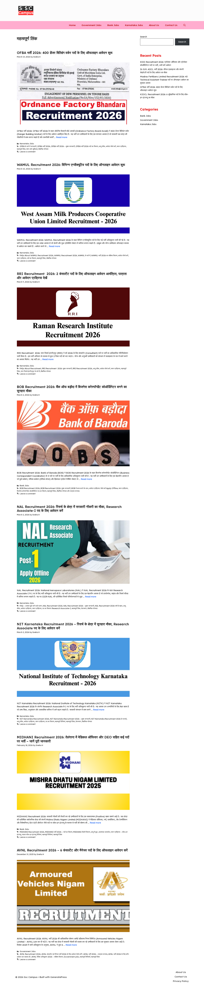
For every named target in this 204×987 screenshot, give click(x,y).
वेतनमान (84, 608)
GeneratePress (58, 977)
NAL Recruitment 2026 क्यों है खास (108, 606)
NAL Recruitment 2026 (53, 606)
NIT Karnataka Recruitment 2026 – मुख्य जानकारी (70, 719)
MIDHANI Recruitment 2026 (32, 832)
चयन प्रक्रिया (121, 146)
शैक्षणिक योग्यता (43, 149)
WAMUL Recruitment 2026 (65, 255)
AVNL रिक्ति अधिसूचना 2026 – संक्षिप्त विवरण (47, 957)
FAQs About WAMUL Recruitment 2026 (36, 255)
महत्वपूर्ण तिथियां (60, 721)
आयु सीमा (102, 146)
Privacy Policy (181, 981)
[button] (184, 25)
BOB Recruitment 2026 (30, 488)
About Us (154, 25)
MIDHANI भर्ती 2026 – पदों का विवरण (58, 832)
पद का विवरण (50, 721)
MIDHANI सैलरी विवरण (81, 832)
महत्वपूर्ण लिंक (21, 149)
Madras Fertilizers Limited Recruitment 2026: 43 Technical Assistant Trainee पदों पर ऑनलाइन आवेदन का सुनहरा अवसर (164, 79)
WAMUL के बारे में (84, 255)
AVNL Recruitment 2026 (30, 954)
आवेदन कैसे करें (111, 146)
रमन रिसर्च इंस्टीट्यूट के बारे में (30, 371)
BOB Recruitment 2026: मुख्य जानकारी (55, 488)
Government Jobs (91, 25)
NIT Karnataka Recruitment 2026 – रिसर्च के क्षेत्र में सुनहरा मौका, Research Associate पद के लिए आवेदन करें (73, 626)
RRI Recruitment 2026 (82, 368)
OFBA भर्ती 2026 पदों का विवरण (87, 146)
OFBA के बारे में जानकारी (28, 146)
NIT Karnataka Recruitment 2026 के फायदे (109, 719)
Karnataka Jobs (134, 25)
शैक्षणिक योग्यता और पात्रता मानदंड (68, 491)
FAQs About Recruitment (30, 368)
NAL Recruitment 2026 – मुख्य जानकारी (78, 606)
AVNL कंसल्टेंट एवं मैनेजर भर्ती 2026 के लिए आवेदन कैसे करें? (62, 954)
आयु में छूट (94, 832)
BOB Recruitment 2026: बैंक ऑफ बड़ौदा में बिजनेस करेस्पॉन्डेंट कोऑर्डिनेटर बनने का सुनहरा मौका (72, 389)
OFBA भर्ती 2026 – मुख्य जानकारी (63, 146)
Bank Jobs (113, 25)
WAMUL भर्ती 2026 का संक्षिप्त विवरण (104, 255)
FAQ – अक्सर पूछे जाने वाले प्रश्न (31, 606)
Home (72, 25)
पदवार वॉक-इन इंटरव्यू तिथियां (31, 834)
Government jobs (71, 957)
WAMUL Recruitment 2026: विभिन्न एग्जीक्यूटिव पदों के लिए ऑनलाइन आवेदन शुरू (71, 165)
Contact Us (171, 25)
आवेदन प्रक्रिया (26, 608)
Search (143, 36)
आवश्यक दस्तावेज (104, 832)
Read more (61, 137)
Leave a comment (28, 152)
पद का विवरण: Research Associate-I (56, 608)
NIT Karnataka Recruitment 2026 (34, 719)
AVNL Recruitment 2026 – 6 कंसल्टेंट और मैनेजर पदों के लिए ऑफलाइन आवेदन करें (72, 850)
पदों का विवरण (31, 258)
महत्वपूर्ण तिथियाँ (85, 957)
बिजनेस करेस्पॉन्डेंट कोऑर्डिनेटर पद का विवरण (31, 491)
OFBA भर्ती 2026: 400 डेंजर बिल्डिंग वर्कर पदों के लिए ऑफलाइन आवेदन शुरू (64, 53)
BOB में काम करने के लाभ (79, 488)
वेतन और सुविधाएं (31, 149)
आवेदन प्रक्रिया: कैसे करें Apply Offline (103, 488)
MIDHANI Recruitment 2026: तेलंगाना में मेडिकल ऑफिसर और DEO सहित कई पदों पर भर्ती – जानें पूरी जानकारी (73, 739)
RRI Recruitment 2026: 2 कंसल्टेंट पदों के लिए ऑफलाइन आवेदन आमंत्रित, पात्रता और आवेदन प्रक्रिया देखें (72, 276)
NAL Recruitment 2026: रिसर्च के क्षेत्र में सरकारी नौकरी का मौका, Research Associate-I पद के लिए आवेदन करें (69, 509)
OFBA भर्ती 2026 (43, 146)
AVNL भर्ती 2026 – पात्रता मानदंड (95, 954)
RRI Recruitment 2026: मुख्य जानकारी (57, 368)
